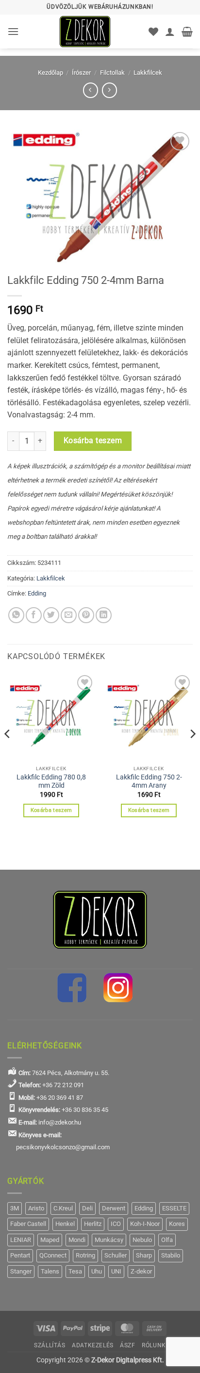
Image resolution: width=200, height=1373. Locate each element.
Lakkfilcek (147, 72)
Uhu (96, 1271)
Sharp (144, 1255)
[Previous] (8, 753)
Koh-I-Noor (145, 1223)
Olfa (167, 1239)
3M (14, 1208)
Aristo (36, 1208)
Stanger (21, 1271)
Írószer (81, 72)
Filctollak (112, 72)
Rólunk (154, 1345)
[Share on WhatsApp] (16, 615)
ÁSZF (127, 1345)
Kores (177, 1223)
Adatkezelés (93, 1345)
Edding (37, 593)
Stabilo (170, 1255)
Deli (87, 1208)
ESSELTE (174, 1208)
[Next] (192, 753)
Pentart (20, 1255)
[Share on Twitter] (51, 615)
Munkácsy (109, 1239)
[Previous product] (109, 90)
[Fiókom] (170, 31)
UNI (116, 1271)
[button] (13, 31)
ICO (116, 1223)
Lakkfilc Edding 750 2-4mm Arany (149, 781)
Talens (50, 1271)
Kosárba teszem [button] (51, 810)
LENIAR (20, 1239)
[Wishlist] (153, 31)
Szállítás (50, 1345)
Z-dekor (141, 1271)
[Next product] (90, 90)
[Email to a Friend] (69, 615)
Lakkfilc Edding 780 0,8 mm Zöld (51, 781)
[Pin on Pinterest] (86, 615)
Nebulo (142, 1239)
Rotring (85, 1255)
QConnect (53, 1255)
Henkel (65, 1223)
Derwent (113, 1208)
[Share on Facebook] (34, 615)
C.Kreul (63, 1208)
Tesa (75, 1271)
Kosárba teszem (93, 440)
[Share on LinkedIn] (104, 615)
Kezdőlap (50, 72)
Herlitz (92, 1223)
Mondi (76, 1239)
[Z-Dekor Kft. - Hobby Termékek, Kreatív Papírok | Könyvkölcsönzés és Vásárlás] (85, 32)
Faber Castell (28, 1223)
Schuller (115, 1255)
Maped (49, 1239)
